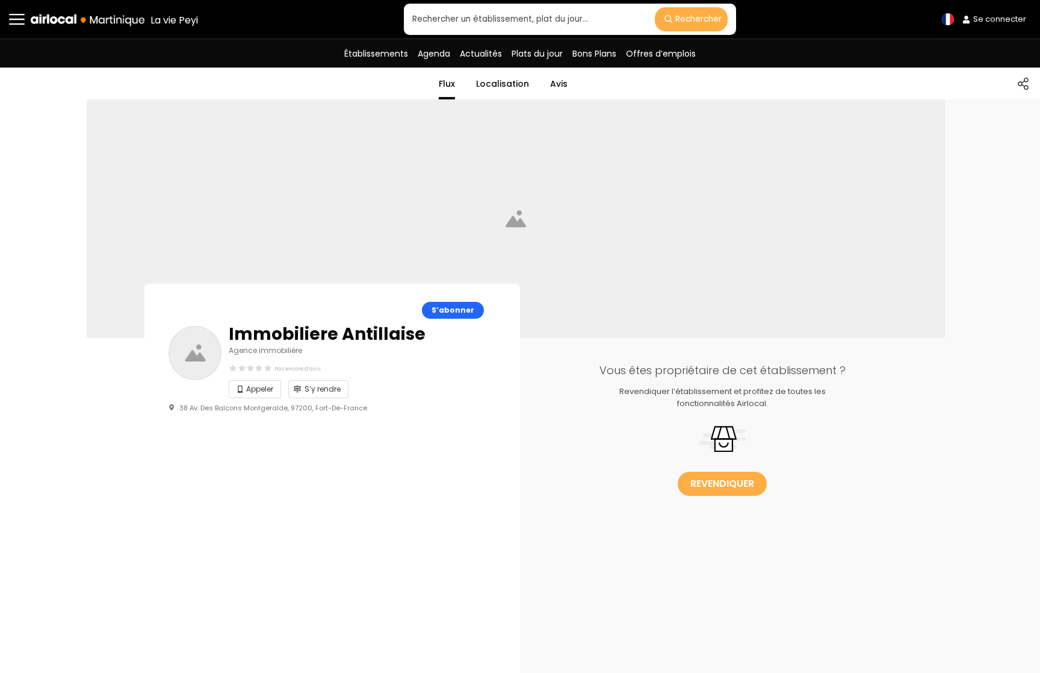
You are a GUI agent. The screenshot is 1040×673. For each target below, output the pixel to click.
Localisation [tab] (502, 84)
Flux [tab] (447, 84)
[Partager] (1023, 83)
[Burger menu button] (17, 19)
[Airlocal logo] (87, 20)
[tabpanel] (722, 422)
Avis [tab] (559, 84)
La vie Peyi (174, 20)
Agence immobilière (265, 350)
